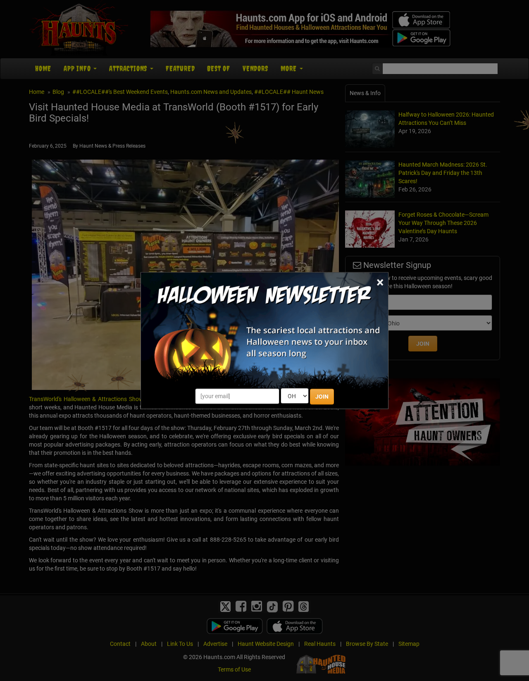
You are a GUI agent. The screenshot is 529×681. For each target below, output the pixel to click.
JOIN (322, 396)
